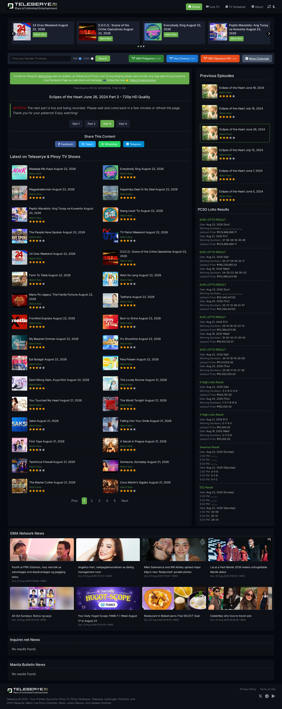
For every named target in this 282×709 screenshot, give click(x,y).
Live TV (214, 6)
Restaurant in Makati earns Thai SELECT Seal (172, 615)
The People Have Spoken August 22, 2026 (57, 232)
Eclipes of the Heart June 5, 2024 (241, 191)
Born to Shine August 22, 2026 (140, 318)
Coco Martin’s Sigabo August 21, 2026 (145, 482)
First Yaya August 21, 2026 (46, 441)
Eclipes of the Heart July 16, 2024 (241, 108)
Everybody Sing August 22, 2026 (142, 168)
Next (124, 501)
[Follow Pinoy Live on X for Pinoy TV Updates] (260, 696)
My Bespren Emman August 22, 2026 (53, 338)
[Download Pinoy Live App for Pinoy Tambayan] (273, 696)
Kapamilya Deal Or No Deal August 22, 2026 (149, 189)
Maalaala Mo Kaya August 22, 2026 (52, 168)
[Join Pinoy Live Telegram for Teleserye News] (267, 696)
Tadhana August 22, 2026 (137, 296)
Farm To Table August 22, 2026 (50, 275)
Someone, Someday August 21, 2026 (144, 461)
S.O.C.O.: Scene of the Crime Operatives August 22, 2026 (115, 29)
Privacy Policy (248, 689)
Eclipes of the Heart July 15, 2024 (241, 150)
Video (86, 58)
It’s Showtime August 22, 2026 (140, 338)
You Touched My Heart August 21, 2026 (55, 400)
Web (75, 58)
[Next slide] (268, 33)
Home (196, 6)
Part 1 (76, 123)
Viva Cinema (184, 58)
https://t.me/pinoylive (143, 80)
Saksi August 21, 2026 (44, 420)
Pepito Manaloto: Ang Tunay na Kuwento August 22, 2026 (248, 29)
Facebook (67, 144)
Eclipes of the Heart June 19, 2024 (241, 87)
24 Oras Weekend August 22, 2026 (52, 253)
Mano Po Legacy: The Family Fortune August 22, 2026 (61, 297)
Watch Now (40, 34)
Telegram (135, 144)
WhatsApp (111, 144)
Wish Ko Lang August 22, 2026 (140, 275)
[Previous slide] (13, 33)
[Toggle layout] (269, 7)
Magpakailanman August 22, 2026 (51, 189)
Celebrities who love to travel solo (230, 615)
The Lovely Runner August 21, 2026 (143, 379)
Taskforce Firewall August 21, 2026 (52, 461)
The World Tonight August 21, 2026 (143, 400)
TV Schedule (237, 6)
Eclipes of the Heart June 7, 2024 (240, 170)
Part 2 (91, 123)
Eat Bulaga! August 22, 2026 (48, 359)
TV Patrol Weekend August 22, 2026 (144, 232)
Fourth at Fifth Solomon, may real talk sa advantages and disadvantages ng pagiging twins (38, 572)
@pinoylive (45, 76)
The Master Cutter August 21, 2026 (52, 482)
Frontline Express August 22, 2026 (52, 318)
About (259, 6)
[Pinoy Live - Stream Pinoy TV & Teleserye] (32, 9)
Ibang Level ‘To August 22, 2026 (141, 210)
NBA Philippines (148, 58)
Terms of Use (267, 689)
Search (102, 58)
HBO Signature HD (222, 58)
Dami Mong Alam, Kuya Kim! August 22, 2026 (59, 379)
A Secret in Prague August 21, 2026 (143, 441)
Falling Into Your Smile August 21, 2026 (146, 420)
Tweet (89, 144)
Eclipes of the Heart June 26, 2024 (242, 129)
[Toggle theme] (274, 7)
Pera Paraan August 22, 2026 (139, 359)
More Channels (259, 58)
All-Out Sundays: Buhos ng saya (31, 615)
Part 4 (123, 123)
